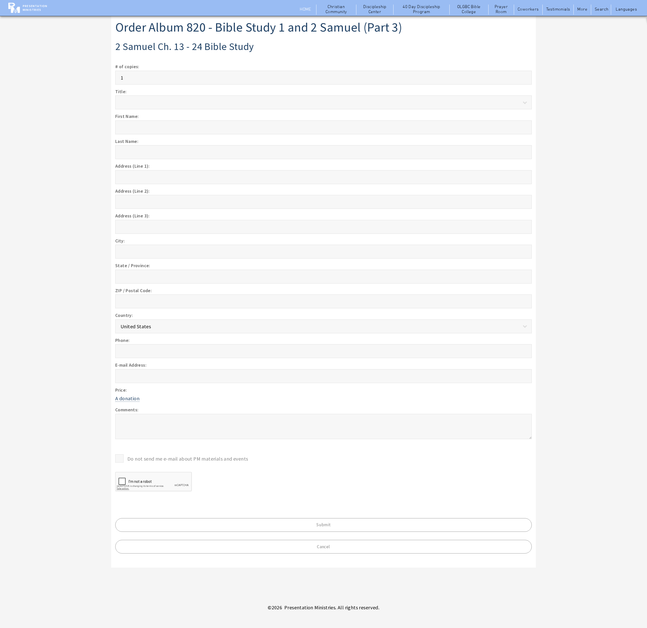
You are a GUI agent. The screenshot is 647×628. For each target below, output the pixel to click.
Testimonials (558, 9)
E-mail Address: (130, 365)
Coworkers (528, 9)
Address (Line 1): (132, 166)
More (582, 9)
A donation (127, 398)
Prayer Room (501, 10)
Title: (120, 91)
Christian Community (336, 10)
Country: (124, 315)
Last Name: (126, 141)
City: (120, 241)
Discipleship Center (374, 10)
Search (601, 9)
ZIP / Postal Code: (133, 290)
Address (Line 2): (132, 191)
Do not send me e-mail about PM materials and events (187, 459)
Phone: (122, 340)
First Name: (126, 116)
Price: (121, 390)
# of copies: (127, 66)
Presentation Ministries (35, 8)
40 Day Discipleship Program (421, 10)
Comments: (126, 410)
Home (305, 9)
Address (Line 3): (132, 216)
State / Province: (132, 265)
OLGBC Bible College (468, 10)
